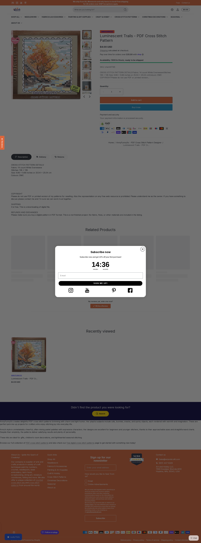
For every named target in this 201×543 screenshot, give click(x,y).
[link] (71, 290)
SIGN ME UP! (101, 283)
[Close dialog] (143, 249)
